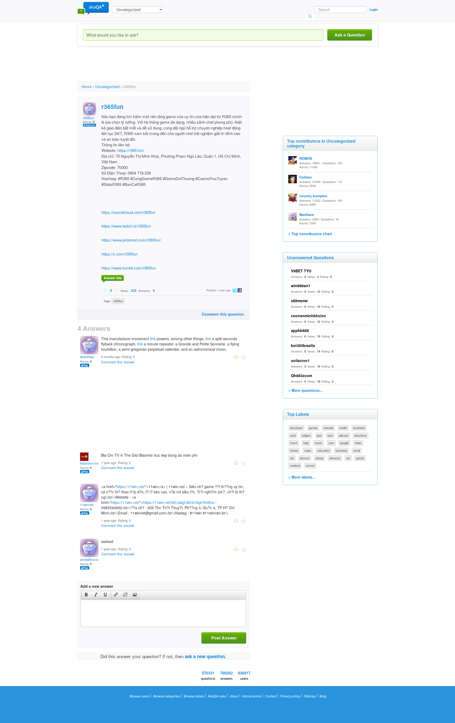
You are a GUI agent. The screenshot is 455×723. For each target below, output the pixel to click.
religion (306, 435)
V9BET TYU (301, 270)
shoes (294, 450)
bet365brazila (303, 345)
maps (307, 450)
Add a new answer (96, 586)
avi (348, 458)
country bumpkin (313, 195)
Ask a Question (349, 35)
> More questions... (305, 390)
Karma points (251, 696)
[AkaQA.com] (93, 8)
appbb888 (300, 330)
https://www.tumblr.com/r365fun (128, 268)
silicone (343, 435)
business (341, 450)
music (318, 443)
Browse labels (194, 696)
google (344, 443)
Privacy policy (290, 696)
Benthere (306, 214)
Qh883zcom (301, 375)
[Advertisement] (173, 68)
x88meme (299, 300)
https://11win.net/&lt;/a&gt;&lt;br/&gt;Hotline (178, 502)
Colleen (305, 177)
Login (373, 9)
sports (360, 458)
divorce (304, 458)
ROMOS (305, 158)
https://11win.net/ (130, 486)
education (323, 450)
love (330, 435)
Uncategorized (107, 86)
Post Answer (224, 638)
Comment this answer (117, 361)
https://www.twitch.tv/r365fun (126, 226)
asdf (293, 435)
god (319, 435)
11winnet (86, 504)
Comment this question (223, 314)
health (343, 428)
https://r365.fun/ (130, 150)
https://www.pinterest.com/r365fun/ (131, 240)
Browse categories (166, 696)
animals (328, 428)
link (153, 338)
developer (296, 428)
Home (87, 86)
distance (334, 458)
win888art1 (300, 285)
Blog (323, 696)
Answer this (113, 278)
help (306, 443)
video (358, 443)
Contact (270, 696)
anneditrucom (90, 559)
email (356, 450)
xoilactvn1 (300, 360)
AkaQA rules (217, 696)
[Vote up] (105, 290)
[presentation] (86, 595)
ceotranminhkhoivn (308, 315)
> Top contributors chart (310, 233)
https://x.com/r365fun (119, 254)
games (313, 428)
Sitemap (310, 696)
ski (292, 458)
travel (293, 443)
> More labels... (301, 477)
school (310, 465)
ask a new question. (205, 656)
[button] (86, 595)
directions (360, 435)
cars (331, 443)
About (234, 696)
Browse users (139, 696)
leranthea (87, 356)
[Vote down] (116, 290)
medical (295, 465)
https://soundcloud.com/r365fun (128, 212)
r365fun (88, 117)
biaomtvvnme (90, 463)
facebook (359, 428)
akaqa (319, 458)
